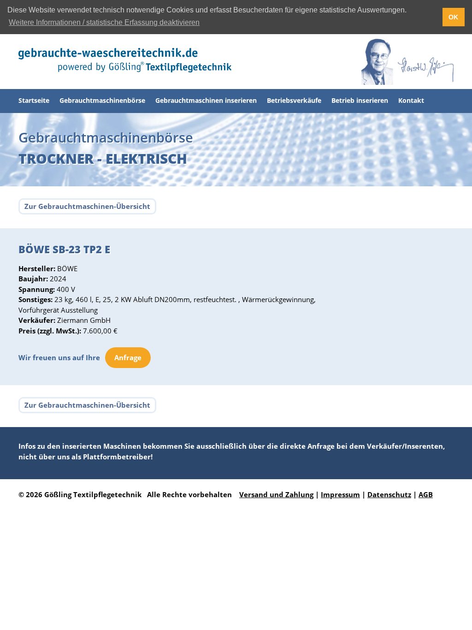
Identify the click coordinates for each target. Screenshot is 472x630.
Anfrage (128, 357)
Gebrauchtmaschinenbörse (102, 100)
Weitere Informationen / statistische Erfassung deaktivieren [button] (104, 22)
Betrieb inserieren (359, 100)
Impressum (340, 494)
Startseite (33, 100)
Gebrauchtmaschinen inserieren (206, 100)
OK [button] (453, 17)
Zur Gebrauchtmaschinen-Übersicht (87, 206)
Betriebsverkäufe (294, 100)
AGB (426, 494)
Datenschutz (389, 494)
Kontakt (411, 100)
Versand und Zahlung (276, 494)
